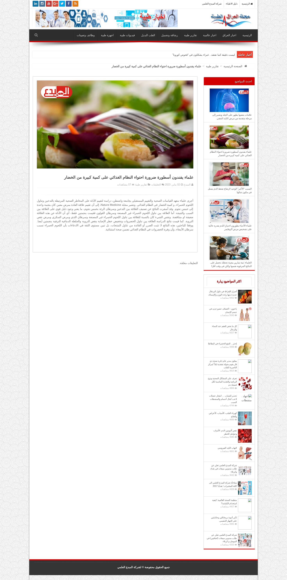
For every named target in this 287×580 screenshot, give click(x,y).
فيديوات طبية (127, 35)
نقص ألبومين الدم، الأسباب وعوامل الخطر (225, 433)
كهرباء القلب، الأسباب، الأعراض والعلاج (223, 416)
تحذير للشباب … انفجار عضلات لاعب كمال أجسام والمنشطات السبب (223, 401)
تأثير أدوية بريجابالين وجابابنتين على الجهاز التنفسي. (224, 520)
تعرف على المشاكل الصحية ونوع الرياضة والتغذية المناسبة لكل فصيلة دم (222, 383)
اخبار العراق (229, 35)
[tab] (229, 281)
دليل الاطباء (231, 3)
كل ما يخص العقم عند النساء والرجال (224, 329)
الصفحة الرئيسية (233, 66)
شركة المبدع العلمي (212, 3)
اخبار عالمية (209, 35)
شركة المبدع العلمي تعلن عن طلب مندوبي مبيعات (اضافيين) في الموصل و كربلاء (222, 540)
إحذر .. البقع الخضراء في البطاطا (222, 345)
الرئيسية (246, 3)
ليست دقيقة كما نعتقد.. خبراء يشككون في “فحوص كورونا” (203, 54)
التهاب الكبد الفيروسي (227, 449)
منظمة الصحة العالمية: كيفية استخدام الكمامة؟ (224, 503)
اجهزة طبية (107, 35)
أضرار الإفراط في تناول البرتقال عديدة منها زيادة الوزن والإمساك (222, 294)
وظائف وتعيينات (86, 35)
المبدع (187, 184)
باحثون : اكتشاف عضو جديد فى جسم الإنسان (223, 312)
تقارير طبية (190, 35)
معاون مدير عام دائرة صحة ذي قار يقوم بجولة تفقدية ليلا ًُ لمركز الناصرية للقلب (222, 366)
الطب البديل (148, 35)
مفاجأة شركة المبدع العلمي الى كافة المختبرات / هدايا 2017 (223, 486)
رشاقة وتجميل (169, 35)
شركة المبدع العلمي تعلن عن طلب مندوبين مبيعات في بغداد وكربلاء (223, 470)
